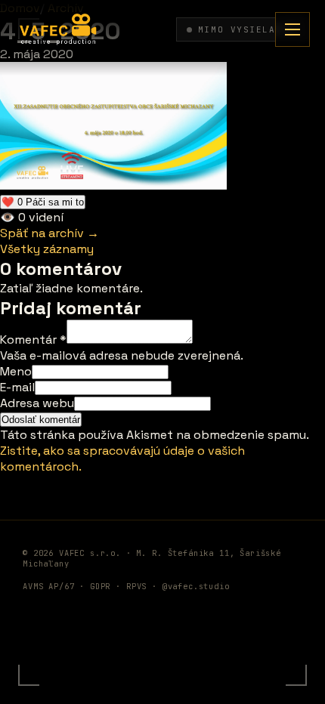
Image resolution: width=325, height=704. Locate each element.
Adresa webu (37, 403)
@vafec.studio (196, 586)
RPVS (136, 586)
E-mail (17, 387)
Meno (16, 371)
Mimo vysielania (246, 29)
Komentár (33, 339)
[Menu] (292, 29)
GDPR (100, 586)
